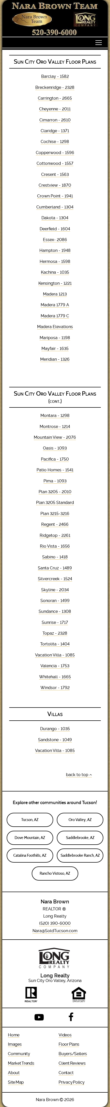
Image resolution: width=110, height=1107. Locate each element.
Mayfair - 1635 (55, 348)
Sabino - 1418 (55, 557)
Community (19, 1053)
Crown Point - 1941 (55, 196)
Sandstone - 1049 (55, 739)
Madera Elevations (55, 326)
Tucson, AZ (29, 819)
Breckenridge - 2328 (54, 87)
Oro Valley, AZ (80, 819)
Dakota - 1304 (54, 217)
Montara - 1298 (55, 415)
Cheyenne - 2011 (55, 109)
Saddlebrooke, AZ (80, 837)
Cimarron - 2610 (55, 120)
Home (13, 1035)
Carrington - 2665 (55, 98)
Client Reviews (72, 1063)
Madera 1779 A (55, 304)
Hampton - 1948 (55, 250)
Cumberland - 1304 (54, 207)
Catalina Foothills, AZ (29, 855)
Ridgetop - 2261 (55, 535)
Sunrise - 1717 (55, 622)
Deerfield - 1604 (55, 228)
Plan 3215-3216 (54, 513)
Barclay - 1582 (55, 76)
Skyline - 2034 (55, 589)
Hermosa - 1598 (55, 261)
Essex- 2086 (55, 239)
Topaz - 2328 (54, 633)
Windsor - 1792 (55, 687)
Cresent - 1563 (55, 174)
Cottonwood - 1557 (55, 163)
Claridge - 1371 (55, 130)
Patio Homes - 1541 (55, 469)
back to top (77, 774)
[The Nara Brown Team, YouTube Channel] (39, 1017)
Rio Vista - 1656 (55, 546)
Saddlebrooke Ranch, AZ (80, 855)
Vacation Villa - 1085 (55, 655)
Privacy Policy (71, 1082)
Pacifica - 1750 (55, 459)
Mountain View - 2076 (55, 437)
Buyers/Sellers (73, 1053)
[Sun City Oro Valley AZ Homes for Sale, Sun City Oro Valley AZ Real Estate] (55, 18)
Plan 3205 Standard (55, 502)
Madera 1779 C (55, 315)
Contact (66, 1072)
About (13, 1072)
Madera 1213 (55, 294)
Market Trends (21, 1063)
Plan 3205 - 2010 (55, 491)
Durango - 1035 (55, 728)
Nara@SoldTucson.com (55, 930)
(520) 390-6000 (55, 923)
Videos (65, 1035)
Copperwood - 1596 (55, 152)
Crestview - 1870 (55, 185)
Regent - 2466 (55, 524)
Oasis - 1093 (55, 448)
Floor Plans (69, 1044)
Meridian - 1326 (55, 359)
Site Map (16, 1082)
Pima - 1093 (55, 481)
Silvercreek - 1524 (55, 578)
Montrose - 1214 (55, 426)
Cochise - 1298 (55, 141)
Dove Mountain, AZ (30, 837)
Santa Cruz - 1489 (55, 568)
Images (14, 1044)
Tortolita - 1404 (55, 644)
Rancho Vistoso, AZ (55, 873)
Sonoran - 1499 (55, 600)
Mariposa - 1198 (55, 337)
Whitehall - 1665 (55, 676)
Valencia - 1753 (54, 665)
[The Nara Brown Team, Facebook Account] (71, 1017)
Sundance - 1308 (55, 611)
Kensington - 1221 (55, 283)
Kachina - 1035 (55, 272)
